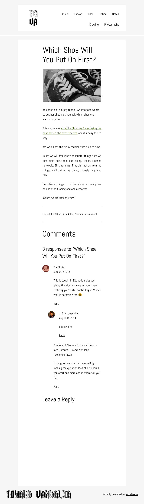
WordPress (132, 494)
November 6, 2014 (63, 354)
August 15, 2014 (67, 318)
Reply (56, 303)
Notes (70, 214)
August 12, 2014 (62, 271)
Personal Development (85, 214)
